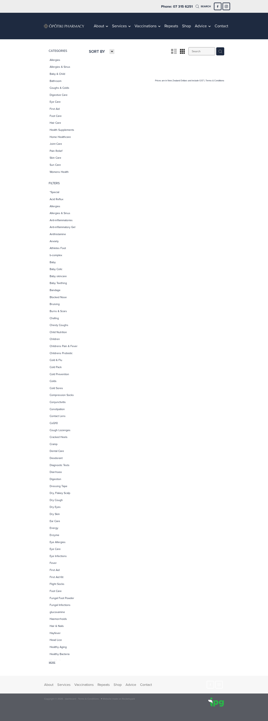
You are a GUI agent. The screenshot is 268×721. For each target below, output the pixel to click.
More (52, 662)
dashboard (70, 698)
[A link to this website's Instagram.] (226, 6)
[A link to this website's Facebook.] (218, 6)
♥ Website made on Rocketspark (118, 698)
